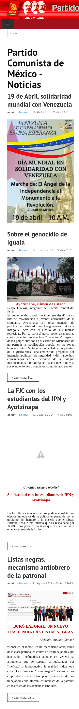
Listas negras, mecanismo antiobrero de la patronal (38, 567)
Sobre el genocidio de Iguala (37, 238)
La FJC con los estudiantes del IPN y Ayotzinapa (36, 398)
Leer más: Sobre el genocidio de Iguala (26, 377)
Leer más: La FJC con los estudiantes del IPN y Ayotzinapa (26, 546)
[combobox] (27, 33)
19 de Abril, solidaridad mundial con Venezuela (39, 100)
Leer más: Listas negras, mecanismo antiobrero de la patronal (26, 697)
